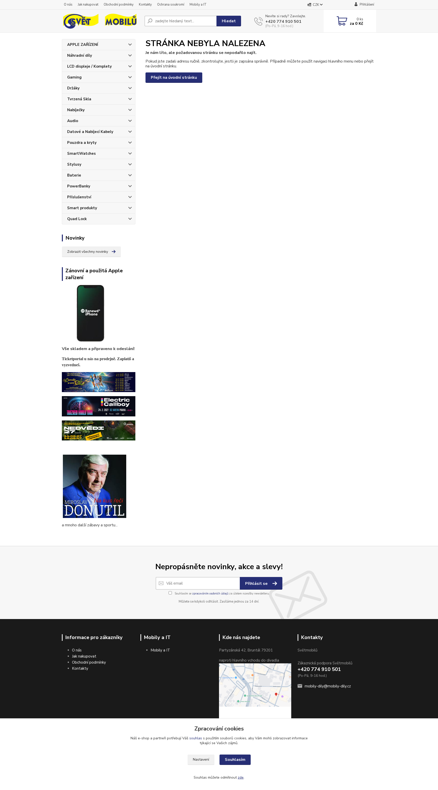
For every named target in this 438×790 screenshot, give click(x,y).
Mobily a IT (198, 4)
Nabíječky (76, 109)
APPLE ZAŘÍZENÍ (82, 44)
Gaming (74, 77)
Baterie (74, 175)
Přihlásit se (257, 583)
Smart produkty (82, 207)
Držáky (73, 88)
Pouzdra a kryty (82, 142)
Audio (72, 120)
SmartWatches (81, 153)
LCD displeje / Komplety (89, 66)
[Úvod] (101, 21)
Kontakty (145, 4)
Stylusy (74, 164)
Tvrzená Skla (79, 99)
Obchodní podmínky (119, 4)
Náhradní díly (79, 55)
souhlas (195, 738)
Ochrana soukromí (170, 4)
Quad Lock (77, 218)
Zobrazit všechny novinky (87, 251)
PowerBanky (78, 186)
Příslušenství (79, 197)
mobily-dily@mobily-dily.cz (328, 686)
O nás (68, 4)
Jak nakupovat (88, 4)
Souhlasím (235, 759)
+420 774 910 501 (283, 21)
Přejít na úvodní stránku (174, 77)
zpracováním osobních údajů (210, 593)
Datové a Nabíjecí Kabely (90, 131)
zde (241, 777)
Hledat (229, 21)
